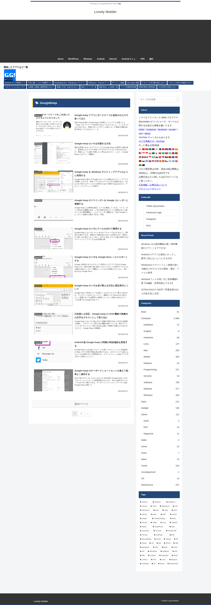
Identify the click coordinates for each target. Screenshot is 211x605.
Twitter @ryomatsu (155, 206)
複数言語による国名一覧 (108, 87)
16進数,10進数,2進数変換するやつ (41, 87)
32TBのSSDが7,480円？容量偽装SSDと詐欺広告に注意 (160, 291)
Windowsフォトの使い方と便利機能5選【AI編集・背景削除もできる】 (159, 281)
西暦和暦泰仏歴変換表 (147, 87)
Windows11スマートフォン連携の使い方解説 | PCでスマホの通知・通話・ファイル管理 (160, 269)
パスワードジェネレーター (15, 87)
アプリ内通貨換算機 (128, 87)
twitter (142, 129)
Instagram (151, 129)
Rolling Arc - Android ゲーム (99, 83)
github (147, 133)
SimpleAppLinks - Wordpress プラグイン (70, 83)
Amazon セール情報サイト (15, 83)
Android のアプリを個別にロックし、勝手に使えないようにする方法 (159, 256)
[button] (177, 99)
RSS (148, 225)
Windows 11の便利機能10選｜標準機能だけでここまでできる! (159, 246)
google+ (173, 129)
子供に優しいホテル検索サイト (40, 83)
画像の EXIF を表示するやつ (68, 87)
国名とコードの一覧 (89, 87)
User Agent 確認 (133, 83)
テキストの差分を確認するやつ (180, 83)
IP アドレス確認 (118, 83)
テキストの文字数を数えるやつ (154, 83)
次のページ (81, 403)
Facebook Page (154, 212)
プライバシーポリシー (150, 189)
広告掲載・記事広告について (153, 185)
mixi (141, 133)
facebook (162, 129)
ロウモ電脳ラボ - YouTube (152, 141)
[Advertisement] (105, 37)
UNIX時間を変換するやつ (168, 87)
